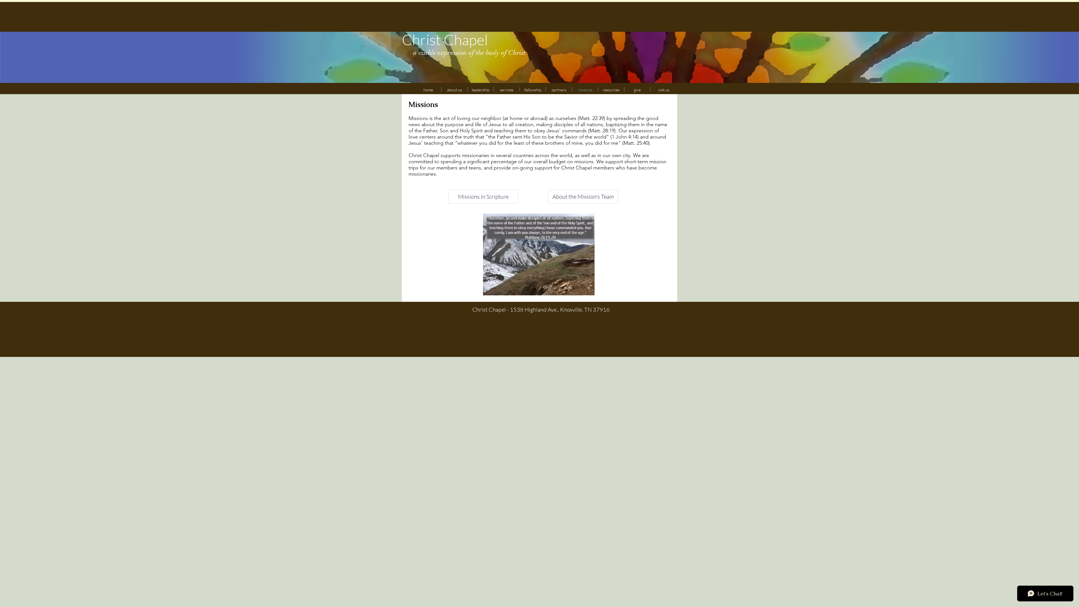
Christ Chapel (445, 40)
